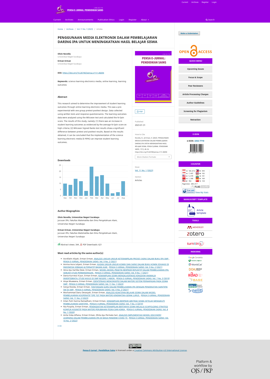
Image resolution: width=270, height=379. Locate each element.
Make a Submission (189, 33)
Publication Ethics (106, 19)
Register (133, 19)
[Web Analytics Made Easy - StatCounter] (189, 192)
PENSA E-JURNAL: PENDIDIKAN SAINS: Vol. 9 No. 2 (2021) (90, 261)
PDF (141, 111)
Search (211, 19)
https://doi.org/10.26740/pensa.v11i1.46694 (83, 72)
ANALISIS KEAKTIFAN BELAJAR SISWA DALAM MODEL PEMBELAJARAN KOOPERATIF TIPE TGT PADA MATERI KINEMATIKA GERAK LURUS (109, 294)
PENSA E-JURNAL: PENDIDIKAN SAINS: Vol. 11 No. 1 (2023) (96, 284)
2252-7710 (199, 140)
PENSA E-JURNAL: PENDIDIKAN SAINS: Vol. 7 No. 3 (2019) (143, 278)
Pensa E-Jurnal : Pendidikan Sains (99, 350)
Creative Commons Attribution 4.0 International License (160, 350)
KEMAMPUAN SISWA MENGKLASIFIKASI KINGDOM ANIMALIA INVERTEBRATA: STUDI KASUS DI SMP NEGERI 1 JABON (109, 277)
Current (57, 19)
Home (60, 29)
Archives (69, 19)
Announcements (85, 19)
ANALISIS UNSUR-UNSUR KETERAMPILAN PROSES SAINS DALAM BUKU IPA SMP (131, 258)
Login (121, 19)
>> (60, 325)
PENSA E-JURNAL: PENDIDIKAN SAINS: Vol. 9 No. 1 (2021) (121, 272)
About (144, 19)
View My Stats (201, 192)
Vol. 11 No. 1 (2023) (85, 29)
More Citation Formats (146, 157)
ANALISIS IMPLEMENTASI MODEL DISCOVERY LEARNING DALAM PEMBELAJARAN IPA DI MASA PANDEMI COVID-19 (112, 316)
